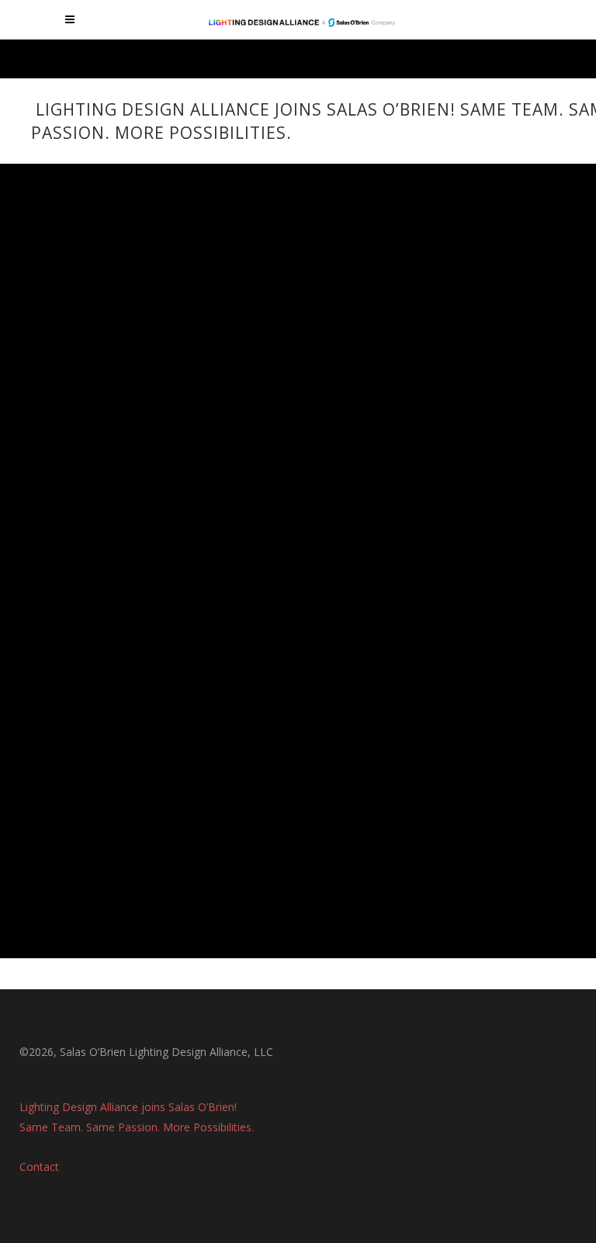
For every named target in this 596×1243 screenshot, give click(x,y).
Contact (39, 1166)
